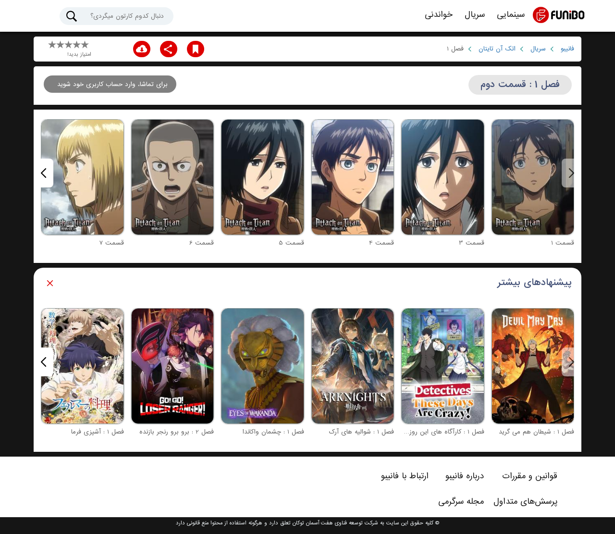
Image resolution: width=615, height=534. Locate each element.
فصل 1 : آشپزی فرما (97, 431)
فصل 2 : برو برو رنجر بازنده (176, 431)
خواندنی (439, 14)
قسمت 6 (201, 243)
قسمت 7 (111, 243)
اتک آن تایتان (497, 48)
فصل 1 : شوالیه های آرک (361, 431)
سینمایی (511, 14)
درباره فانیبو (464, 476)
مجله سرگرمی (461, 501)
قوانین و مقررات (529, 476)
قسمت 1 (562, 243)
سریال (475, 14)
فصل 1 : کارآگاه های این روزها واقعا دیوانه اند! (422, 431)
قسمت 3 (471, 243)
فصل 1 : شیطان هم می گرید (536, 431)
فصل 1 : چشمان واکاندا (273, 431)
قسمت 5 (291, 243)
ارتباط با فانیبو (405, 476)
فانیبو (567, 48)
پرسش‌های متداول (525, 501)
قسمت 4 (381, 243)
